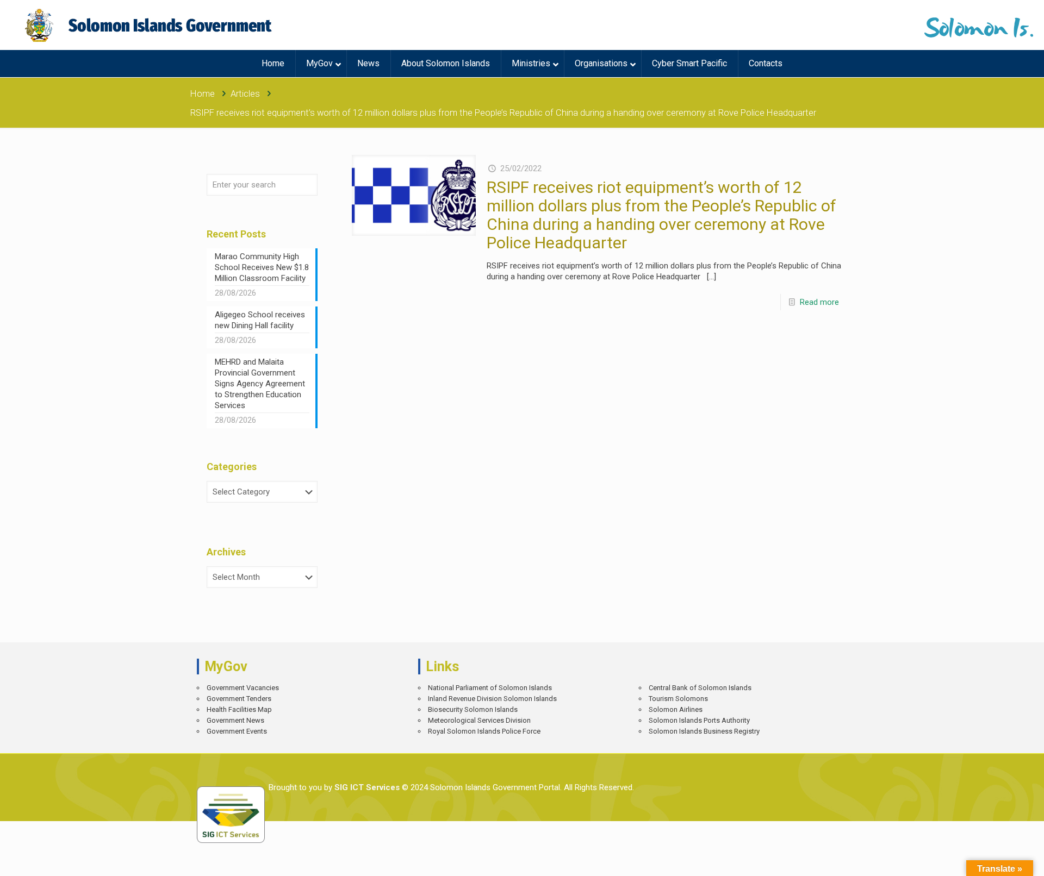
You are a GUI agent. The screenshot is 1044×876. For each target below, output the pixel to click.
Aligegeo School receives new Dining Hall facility (260, 320)
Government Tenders (239, 698)
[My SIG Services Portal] (149, 25)
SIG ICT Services (366, 787)
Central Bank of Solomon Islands (700, 688)
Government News (235, 720)
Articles (245, 94)
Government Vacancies (243, 688)
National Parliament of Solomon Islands (490, 688)
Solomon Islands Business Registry (704, 731)
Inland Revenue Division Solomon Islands (492, 698)
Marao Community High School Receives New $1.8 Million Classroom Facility (262, 267)
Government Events (237, 731)
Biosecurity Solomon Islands (473, 709)
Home (202, 94)
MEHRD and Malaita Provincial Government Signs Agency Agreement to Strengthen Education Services (260, 383)
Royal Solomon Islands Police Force (484, 731)
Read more (819, 302)
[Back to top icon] (997, 859)
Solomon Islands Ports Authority (699, 720)
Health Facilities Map (239, 709)
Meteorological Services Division (479, 720)
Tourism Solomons (678, 698)
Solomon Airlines (676, 709)
